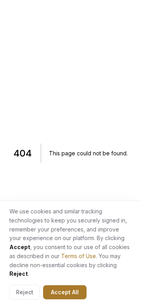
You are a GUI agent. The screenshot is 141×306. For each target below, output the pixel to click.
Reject (24, 292)
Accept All (65, 292)
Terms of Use (78, 256)
